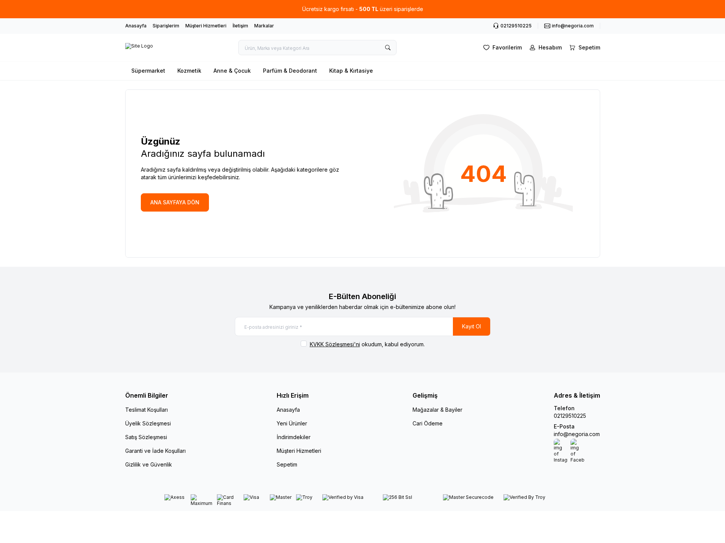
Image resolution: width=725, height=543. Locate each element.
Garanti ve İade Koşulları (155, 450)
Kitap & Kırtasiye (351, 70)
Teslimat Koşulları (146, 409)
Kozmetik (189, 70)
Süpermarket (148, 70)
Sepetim (287, 464)
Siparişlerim (166, 26)
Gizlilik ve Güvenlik (148, 464)
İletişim (240, 26)
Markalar (264, 26)
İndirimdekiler (294, 437)
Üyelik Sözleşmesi (148, 423)
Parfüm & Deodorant (290, 70)
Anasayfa (136, 26)
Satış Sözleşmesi (146, 437)
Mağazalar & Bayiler (437, 409)
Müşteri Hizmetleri (205, 26)
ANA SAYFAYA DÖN (174, 202)
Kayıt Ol (471, 326)
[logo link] (139, 47)
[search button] (388, 47)
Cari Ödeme (428, 423)
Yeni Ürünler (292, 423)
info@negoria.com (577, 434)
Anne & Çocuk (232, 70)
